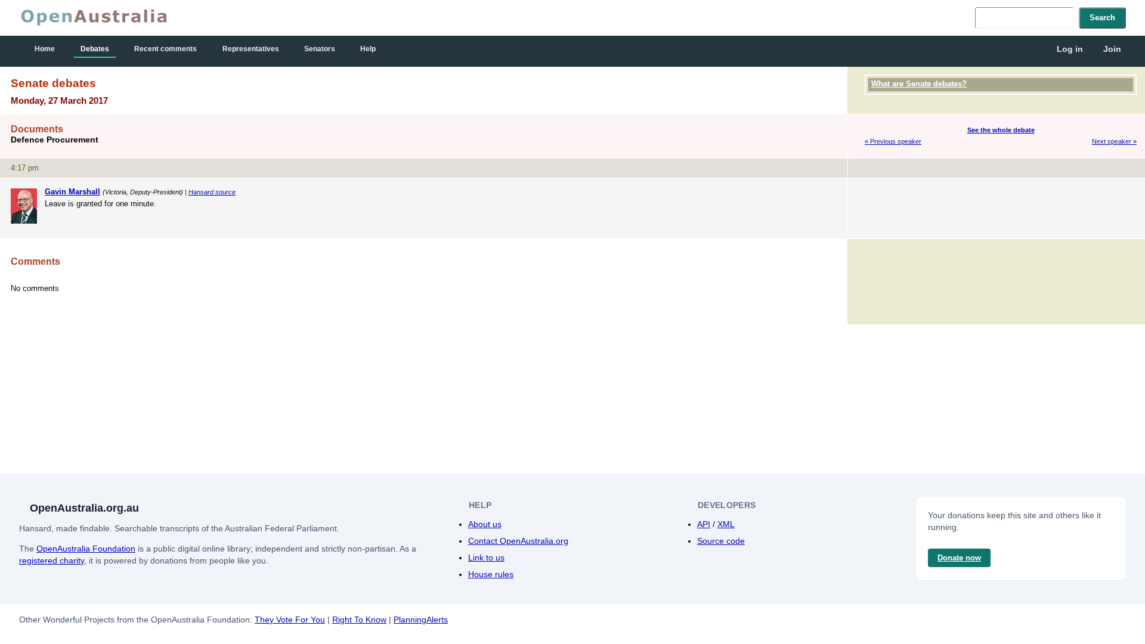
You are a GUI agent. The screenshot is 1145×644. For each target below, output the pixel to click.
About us (485, 524)
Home (45, 49)
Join (1112, 49)
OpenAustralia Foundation (85, 548)
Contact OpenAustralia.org (518, 541)
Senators (319, 49)
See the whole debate (1001, 130)
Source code (721, 541)
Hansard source (212, 192)
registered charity (51, 560)
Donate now (959, 557)
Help (368, 49)
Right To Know (359, 619)
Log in (1070, 49)
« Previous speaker (893, 141)
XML (726, 524)
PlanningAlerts (421, 619)
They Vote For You (290, 619)
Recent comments (165, 49)
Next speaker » (1114, 141)
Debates (95, 49)
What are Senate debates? (919, 83)
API (703, 524)
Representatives (250, 49)
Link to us (486, 557)
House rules (490, 574)
